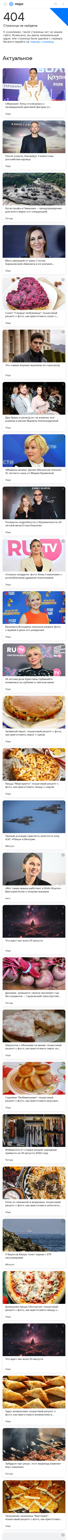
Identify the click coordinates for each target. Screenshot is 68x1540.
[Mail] (11, 4)
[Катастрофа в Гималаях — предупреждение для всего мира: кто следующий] (34, 197)
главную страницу (42, 41)
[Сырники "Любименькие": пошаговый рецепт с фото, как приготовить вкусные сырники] (34, 1086)
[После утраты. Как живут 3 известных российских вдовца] (34, 144)
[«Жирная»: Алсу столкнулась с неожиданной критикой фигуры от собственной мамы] (34, 92)
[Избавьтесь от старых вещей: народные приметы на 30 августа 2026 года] (34, 1138)
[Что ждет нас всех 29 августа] (34, 929)
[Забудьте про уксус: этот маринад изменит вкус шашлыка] (34, 1452)
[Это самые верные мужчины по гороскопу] (34, 354)
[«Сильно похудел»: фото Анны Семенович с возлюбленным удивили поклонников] (34, 563)
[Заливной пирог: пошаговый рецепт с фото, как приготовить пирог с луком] (34, 720)
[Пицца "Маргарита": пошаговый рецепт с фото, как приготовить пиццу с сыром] (34, 772)
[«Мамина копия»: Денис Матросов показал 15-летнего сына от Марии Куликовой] (34, 458)
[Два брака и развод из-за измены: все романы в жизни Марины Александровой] (34, 406)
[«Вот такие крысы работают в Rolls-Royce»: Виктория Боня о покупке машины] (34, 877)
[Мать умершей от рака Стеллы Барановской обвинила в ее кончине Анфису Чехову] (34, 249)
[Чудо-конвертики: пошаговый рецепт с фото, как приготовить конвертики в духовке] (34, 1400)
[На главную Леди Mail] (18, 4)
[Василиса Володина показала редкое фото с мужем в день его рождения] (34, 615)
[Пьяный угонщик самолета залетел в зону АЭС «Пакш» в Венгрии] (34, 824)
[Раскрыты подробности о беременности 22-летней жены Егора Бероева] (34, 511)
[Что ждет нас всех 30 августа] (34, 1347)
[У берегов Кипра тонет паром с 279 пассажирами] (34, 1243)
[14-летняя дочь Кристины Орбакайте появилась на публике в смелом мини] (34, 668)
